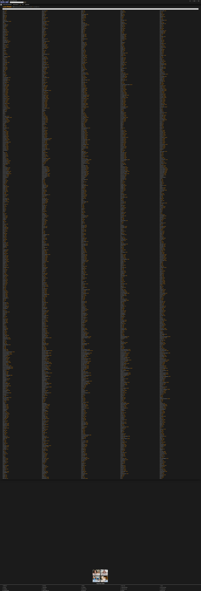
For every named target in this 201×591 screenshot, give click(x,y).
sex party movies (122, 97)
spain (121, 309)
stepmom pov (161, 383)
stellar (82, 348)
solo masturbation (44, 294)
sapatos (82, 30)
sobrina (161, 275)
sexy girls (43, 136)
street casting (4, 416)
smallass (161, 261)
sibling (121, 198)
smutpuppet (82, 268)
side (160, 199)
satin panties (161, 36)
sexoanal (121, 122)
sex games (82, 90)
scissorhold (122, 49)
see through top (162, 64)
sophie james (4, 303)
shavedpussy (122, 160)
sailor (160, 17)
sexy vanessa (122, 146)
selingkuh (43, 71)
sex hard (4, 91)
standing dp (122, 343)
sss (120, 340)
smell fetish (4, 265)
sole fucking (83, 287)
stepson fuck (161, 391)
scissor (82, 49)
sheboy (43, 164)
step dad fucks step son (6, 354)
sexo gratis (82, 118)
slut (120, 248)
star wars (161, 344)
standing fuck (161, 343)
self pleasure (161, 68)
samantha (43, 23)
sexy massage (5, 139)
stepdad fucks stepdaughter (85, 375)
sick (120, 199)
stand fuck (161, 342)
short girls (82, 190)
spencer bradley (44, 315)
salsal (82, 21)
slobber (43, 242)
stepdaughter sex (122, 378)
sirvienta (43, 213)
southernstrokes (5, 308)
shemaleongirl (44, 177)
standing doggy (44, 343)
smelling (43, 265)
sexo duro (43, 117)
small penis (82, 259)
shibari (43, 179)
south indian (4, 307)
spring (3, 330)
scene (160, 44)
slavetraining (44, 235)
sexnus (4, 115)
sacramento (4, 13)
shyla (160, 197)
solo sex (82, 295)
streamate (43, 415)
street (160, 415)
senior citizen (122, 75)
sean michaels (83, 57)
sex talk (4, 102)
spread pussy (161, 328)
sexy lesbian (83, 137)
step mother (4, 363)
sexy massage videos (84, 139)
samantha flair (83, 23)
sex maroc (4, 95)
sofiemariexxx (44, 282)
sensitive (43, 76)
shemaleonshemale (162, 177)
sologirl (121, 296)
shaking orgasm (83, 152)
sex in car (4, 92)
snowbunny (161, 273)
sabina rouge (44, 10)
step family (4, 356)
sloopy (121, 242)
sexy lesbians (4, 138)
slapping (161, 233)
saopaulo (43, 30)
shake (121, 151)
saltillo (3, 22)
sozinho (161, 308)
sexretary (82, 124)
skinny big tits (122, 226)
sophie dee (161, 302)
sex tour (82, 102)
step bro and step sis (84, 349)
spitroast (43, 322)
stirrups (43, 398)
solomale (161, 296)
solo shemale (122, 295)
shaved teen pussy (83, 160)
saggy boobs (44, 17)
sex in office (82, 92)
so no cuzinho (83, 274)
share (160, 153)
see (81, 64)
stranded (82, 410)
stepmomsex (122, 385)
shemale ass (161, 166)
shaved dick (122, 158)
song (3, 300)
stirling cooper (5, 398)
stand (82, 342)
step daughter (83, 355)
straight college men (45, 404)
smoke (43, 266)
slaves (3, 235)
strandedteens (122, 410)
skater (43, 225)
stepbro (82, 370)
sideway (121, 200)
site (81, 220)
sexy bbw (43, 131)
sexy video (161, 146)
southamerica (83, 307)
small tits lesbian (162, 260)
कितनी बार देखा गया (15, 4)
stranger (4, 411)
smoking (161, 266)
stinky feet (121, 397)
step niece (43, 364)
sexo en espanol (122, 117)
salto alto (43, 22)
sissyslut (43, 218)
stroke (43, 425)
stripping (161, 423)
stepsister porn (83, 390)
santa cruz (121, 28)
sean (160, 56)
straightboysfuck (5, 409)
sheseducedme (122, 178)
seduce (161, 62)
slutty (3, 252)
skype (3, 232)
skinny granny (122, 227)
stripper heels (83, 422)
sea (120, 56)
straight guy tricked (162, 405)
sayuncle (43, 40)
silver (160, 204)
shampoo (43, 153)
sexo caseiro (83, 116)
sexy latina (4, 137)
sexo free (161, 117)
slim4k (3, 240)
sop (3, 301)
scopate (161, 50)
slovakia (82, 246)
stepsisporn (43, 389)
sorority (121, 303)
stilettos (121, 396)
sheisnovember (83, 165)
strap (121, 411)
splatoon (4, 323)
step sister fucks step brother (7, 368)
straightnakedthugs (162, 409)
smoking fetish (5, 267)
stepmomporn (44, 385)
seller (82, 71)
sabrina (121, 10)
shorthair (121, 191)
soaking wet (4, 275)
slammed (4, 233)
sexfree (43, 111)
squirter (121, 335)
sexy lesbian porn (122, 137)
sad (81, 13)
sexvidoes (4, 129)
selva (121, 71)
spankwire (4, 314)
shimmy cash (122, 179)
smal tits (161, 253)
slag (81, 232)
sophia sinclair (44, 302)
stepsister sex (162, 390)
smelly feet (121, 265)
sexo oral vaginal (162, 119)
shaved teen (43, 160)
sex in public (122, 92)
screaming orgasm (44, 54)
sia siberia (82, 198)
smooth (82, 267)
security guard (44, 62)
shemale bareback (5, 167)
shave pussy (122, 157)
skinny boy (43, 227)
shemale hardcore (5, 172)
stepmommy (161, 384)
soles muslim (44, 288)
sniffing (161, 272)
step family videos (5, 357)
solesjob (82, 288)
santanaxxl (43, 29)
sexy (3, 130)
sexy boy (43, 132)
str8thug (4, 403)
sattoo (43, 37)
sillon (82, 204)
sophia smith (83, 302)
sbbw (82, 40)
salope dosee (122, 20)
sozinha (121, 308)
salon (42, 20)
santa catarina (44, 28)
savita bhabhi (4, 40)
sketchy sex (82, 225)
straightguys (83, 409)
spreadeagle (4, 329)
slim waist (161, 239)
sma (121, 253)
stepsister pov (122, 390)
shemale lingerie (162, 172)
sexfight (161, 110)
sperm (121, 315)
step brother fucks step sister (124, 350)
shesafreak (82, 178)
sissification (43, 214)
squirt (121, 334)
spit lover (4, 321)
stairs (160, 341)
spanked (4, 313)
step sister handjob (44, 368)
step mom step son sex (45, 362)
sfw (160, 150)
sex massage (44, 95)
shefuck (4, 165)
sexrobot (121, 124)
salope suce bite (44, 21)
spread (161, 327)
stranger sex (43, 411)
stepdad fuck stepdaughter (6, 375)
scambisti (161, 41)
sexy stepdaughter (83, 144)
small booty (43, 255)
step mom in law (122, 361)
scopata (121, 50)
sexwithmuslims (83, 129)
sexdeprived (43, 110)
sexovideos (43, 123)
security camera (5, 62)
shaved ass (4, 158)
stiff (42, 396)
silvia (3, 205)
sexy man (161, 138)
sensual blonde (122, 76)
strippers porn (122, 423)
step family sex (122, 356)
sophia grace (122, 301)
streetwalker (122, 417)
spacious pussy (83, 309)
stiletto (82, 396)
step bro (43, 349)
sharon (43, 157)
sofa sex (161, 280)
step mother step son (123, 363)
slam (121, 232)
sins (121, 211)
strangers (82, 411)
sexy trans (43, 146)
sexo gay (4, 118)
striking (161, 418)
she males (4, 164)
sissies (4, 214)
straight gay (4, 405)
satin (42, 36)
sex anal (82, 85)
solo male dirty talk (83, 293)
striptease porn (5, 425)
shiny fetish (4, 180)
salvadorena (122, 22)
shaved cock (83, 158)
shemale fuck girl (122, 170)
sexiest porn (122, 112)
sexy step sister (44, 144)
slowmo (121, 247)
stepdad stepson (83, 376)
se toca (43, 56)
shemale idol (44, 172)
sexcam (82, 109)
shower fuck (4, 194)
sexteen (121, 125)
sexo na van (43, 119)
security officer (122, 62)
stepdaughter (161, 377)
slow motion (43, 247)
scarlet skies (83, 43)
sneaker (161, 269)
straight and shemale (123, 403)
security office (83, 62)
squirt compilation (162, 334)
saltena (161, 21)
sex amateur (4, 85)
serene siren (43, 82)
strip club (82, 419)
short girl (43, 190)
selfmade (82, 70)
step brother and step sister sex (85, 350)
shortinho (161, 191)
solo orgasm (161, 294)
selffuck (121, 69)
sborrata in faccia (44, 41)
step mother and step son (45, 363)
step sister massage (162, 368)
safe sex (82, 16)
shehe (43, 165)
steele (160, 347)
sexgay (4, 112)
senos (3, 76)
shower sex (82, 194)
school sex (4, 47)
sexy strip (121, 144)
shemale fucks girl (44, 171)
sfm (81, 150)
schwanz (43, 48)
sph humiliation (44, 317)
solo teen (161, 295)
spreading (43, 329)
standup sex (83, 344)
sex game (4, 90)
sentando (161, 78)
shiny (160, 179)
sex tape (43, 102)
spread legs (82, 328)
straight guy (122, 405)
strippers (43, 423)
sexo (42, 115)
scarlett (121, 43)
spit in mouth (83, 320)
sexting (161, 125)
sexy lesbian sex (162, 137)
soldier (161, 286)
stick (160, 395)
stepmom (4, 382)
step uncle (161, 369)
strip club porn (122, 419)
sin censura (122, 207)
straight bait (161, 403)
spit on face (82, 321)
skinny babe (83, 226)
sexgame (121, 111)
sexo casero (122, 116)
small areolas (83, 254)
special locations (83, 314)
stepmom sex (4, 384)
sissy (121, 214)
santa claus (82, 28)
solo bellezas (161, 289)
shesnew (4, 179)
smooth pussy (162, 267)
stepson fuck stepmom (6, 392)
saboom (82, 10)
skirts (121, 228)
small (3, 254)
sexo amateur (4, 116)
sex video (43, 104)
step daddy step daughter (45, 355)
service (43, 83)
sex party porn (5, 98)
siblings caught (5, 199)
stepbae (43, 370)
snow (3, 273)
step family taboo (162, 356)
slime (42, 240)
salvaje (161, 22)
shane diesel (122, 153)
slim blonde (82, 238)
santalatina (4, 29)
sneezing (4, 272)
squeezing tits (83, 334)
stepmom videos (122, 384)
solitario (161, 288)
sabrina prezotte (162, 10)
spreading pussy (162, 329)
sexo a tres (121, 115)
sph (3, 317)
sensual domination (5, 77)
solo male (43, 293)
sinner (82, 211)
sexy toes (121, 145)
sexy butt (121, 132)
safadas (4, 15)
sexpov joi (43, 124)
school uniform (44, 47)
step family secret (83, 356)
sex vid (4, 104)
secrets (82, 61)
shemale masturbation (6, 173)
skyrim (43, 232)
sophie (121, 302)
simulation (43, 207)
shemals (43, 178)
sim (81, 205)
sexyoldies (43, 150)
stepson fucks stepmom (84, 392)
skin (160, 225)
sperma (4, 316)
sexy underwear (83, 146)
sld (120, 235)
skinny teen (4, 228)
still (160, 396)
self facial (4, 68)
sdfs (3, 55)
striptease (161, 424)
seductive (4, 64)
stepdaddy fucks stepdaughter (164, 376)
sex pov (161, 98)
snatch (82, 269)
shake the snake (162, 151)
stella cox (43, 348)
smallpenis (121, 262)
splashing (161, 322)
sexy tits (82, 145)
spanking (43, 313)
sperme (82, 316)
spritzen (82, 330)
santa (3, 28)
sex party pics (162, 97)
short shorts (4, 191)
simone (4, 206)
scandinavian (122, 42)
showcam (121, 193)
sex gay (121, 90)
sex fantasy (4, 89)
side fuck (4, 200)
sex (160, 84)
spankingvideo (122, 313)
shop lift (43, 184)
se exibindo (82, 55)
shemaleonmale (122, 177)
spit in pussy (122, 320)
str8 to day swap (83, 402)
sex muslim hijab (83, 96)
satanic (4, 36)
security (121, 61)
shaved (161, 157)
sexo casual (161, 116)
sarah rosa (82, 34)
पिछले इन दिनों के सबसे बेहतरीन (7, 4)
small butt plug (162, 255)
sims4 (3, 207)
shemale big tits (162, 167)
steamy (121, 347)
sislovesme (122, 213)
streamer (82, 415)
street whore (43, 417)
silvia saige (43, 205)
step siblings (122, 364)
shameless (4, 153)
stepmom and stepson (163, 382)
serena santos (5, 82)
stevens (82, 395)
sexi (42, 112)
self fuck (82, 68)
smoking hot (43, 267)
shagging (82, 151)
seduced (4, 63)
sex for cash (122, 89)
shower (161, 193)
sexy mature (122, 139)
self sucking (82, 69)
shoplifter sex (161, 185)
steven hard (43, 395)
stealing (43, 347)
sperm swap (161, 315)
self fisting (43, 68)
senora (161, 75)
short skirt (43, 191)
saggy (3, 17)
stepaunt (4, 370)
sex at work (161, 85)
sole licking (122, 287)
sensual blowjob (162, 76)
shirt (42, 180)
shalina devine (122, 152)
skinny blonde (162, 226)
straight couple (83, 404)
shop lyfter (121, 184)
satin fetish (82, 36)
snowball (82, 273)
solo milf (82, 294)
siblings (161, 198)
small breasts (83, 255)
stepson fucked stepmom (45, 392)
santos (121, 29)
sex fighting (82, 89)
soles (3, 288)
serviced (82, 83)
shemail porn (161, 165)
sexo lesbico (161, 118)
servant (4, 83)
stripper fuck (43, 422)
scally (121, 41)
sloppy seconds (83, 245)
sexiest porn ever (162, 112)
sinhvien (4, 211)
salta (121, 21)
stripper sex (161, 422)
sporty (43, 327)
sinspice (161, 211)
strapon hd (161, 412)
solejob (161, 287)
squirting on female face (45, 337)
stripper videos (5, 423)
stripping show (44, 424)
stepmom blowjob (5, 383)
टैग (20, 4)
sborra (121, 40)
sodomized (4, 280)
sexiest (82, 112)
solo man (4, 294)
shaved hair (161, 158)
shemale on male (83, 173)
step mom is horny (162, 361)
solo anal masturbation (84, 289)
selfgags (161, 69)
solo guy (4, 293)
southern (121, 307)
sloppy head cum (44, 245)
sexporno (161, 123)
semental (4, 75)
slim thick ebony (122, 239)
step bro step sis (162, 349)
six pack (43, 221)
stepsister (121, 389)
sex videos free (162, 104)
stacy (42, 341)
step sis (161, 364)
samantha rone (122, 23)
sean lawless (44, 57)
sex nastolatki (122, 96)
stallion (43, 342)
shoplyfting (121, 187)
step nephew (4, 364)
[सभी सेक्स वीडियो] (1, 5)
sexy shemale (83, 143)
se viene (82, 56)
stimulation (43, 397)
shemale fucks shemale (123, 171)
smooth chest (122, 267)
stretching (82, 418)
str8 (42, 402)
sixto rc (161, 221)
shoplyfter (4, 187)
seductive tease (44, 64)
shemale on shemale (123, 173)
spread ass (4, 328)
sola (3, 286)
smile (160, 265)
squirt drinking (44, 335)
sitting (3, 221)
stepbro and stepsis (123, 370)
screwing (121, 54)
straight (82, 403)
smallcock (43, 262)
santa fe (161, 28)
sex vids (121, 105)
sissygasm (4, 218)
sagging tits (161, 16)
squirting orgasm (122, 337)
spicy (121, 317)
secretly (4, 61)
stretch (161, 417)
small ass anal (162, 254)
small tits (121, 260)
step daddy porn (5, 355)
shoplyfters (82, 187)
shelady (121, 165)
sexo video (43, 122)
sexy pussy (4, 143)
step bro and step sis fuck (124, 349)
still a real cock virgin (6, 397)
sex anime (121, 85)
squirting (4, 336)
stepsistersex (83, 391)
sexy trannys (4, 146)
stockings (121, 398)
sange (160, 27)
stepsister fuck (44, 390)
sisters (82, 219)
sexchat (161, 109)
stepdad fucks (44, 375)
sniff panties (122, 272)
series (160, 82)
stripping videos (83, 424)
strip (42, 419)
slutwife (82, 253)
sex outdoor (43, 97)
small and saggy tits (44, 254)
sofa (121, 280)
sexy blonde (122, 131)
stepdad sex (4, 376)
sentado (121, 78)
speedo (4, 315)
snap (160, 268)
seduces (43, 63)
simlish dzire (122, 205)
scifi (42, 49)
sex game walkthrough (45, 90)
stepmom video (83, 384)
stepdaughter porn (44, 378)
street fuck (82, 416)
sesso (160, 83)
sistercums (43, 219)
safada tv (161, 14)
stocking (82, 398)
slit (120, 241)
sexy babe (4, 131)
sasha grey (82, 35)
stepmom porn (122, 383)
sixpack (82, 221)
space (43, 309)
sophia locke (4, 302)
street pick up (161, 416)
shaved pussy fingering (123, 159)
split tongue (161, 323)
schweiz (82, 48)
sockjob (43, 279)
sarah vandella (122, 34)
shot (121, 192)
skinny (3, 226)
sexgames (161, 111)
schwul (161, 48)
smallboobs (4, 262)
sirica (160, 212)
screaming (4, 54)
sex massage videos (123, 95)
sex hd (43, 91)
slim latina (43, 239)
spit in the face (162, 320)
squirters (161, 335)
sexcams (121, 109)
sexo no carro (83, 119)
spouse (82, 327)
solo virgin (43, 296)
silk (42, 204)
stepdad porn (161, 375)
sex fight (43, 89)
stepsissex (82, 389)
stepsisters (43, 391)
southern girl (161, 307)
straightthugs (4, 410)
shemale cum (4, 170)
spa (3, 309)
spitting (121, 322)
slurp (42, 248)
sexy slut (121, 143)
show (42, 193)
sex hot (161, 91)
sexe (121, 110)
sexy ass (161, 130)
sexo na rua (4, 119)
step (121, 348)
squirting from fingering (123, 336)
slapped (121, 233)
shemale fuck (83, 170)
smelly (82, 265)
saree (160, 34)
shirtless (82, 180)
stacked (4, 341)
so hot (3, 274)
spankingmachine (83, 313)
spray (121, 327)
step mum (161, 363)
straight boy (4, 404)
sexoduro (161, 122)
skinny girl (82, 227)
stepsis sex (4, 389)
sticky (3, 396)
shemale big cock (83, 167)
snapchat (43, 269)
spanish (4, 310)
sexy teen (4, 145)
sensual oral (83, 77)
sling (160, 240)
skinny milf (161, 227)
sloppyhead (4, 246)
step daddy (161, 354)
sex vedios (161, 103)
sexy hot (121, 136)
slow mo (4, 247)
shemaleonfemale (5, 177)
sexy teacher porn (162, 144)
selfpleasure (122, 70)
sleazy (160, 235)
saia (121, 17)
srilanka (4, 340)
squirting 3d (43, 336)
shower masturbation (45, 194)
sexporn (121, 123)
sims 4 (121, 206)
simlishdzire (161, 205)
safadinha (82, 15)
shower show (122, 194)
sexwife (43, 129)
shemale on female (44, 173)
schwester (121, 48)
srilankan (43, 340)
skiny (42, 228)
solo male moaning (162, 293)
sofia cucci (82, 281)
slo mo (161, 241)
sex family (161, 88)
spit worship (4, 322)
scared (161, 42)
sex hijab (82, 91)
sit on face (43, 220)
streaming (121, 415)
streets (82, 417)
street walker (4, 417)
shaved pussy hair (5, 160)
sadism (121, 13)
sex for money (162, 89)
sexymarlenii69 (5, 150)
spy (160, 330)
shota (160, 192)
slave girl (82, 234)
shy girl (82, 197)
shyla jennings (5, 198)
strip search (161, 419)
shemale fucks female (6, 171)
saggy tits (82, 17)
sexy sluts (161, 143)
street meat (122, 416)
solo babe (121, 289)
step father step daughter (123, 357)
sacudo (43, 13)
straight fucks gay (162, 404)
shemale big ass (44, 167)
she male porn (162, 163)
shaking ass (43, 152)
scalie (82, 41)
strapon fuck (122, 412)
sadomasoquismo (83, 14)
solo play (4, 295)
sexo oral (121, 119)
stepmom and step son (123, 382)
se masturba (161, 55)
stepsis (82, 388)
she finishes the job (84, 163)
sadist (160, 13)
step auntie (4, 349)
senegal (43, 75)
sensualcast (161, 77)
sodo (121, 279)
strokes (121, 425)
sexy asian (121, 130)
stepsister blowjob (5, 390)
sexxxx (161, 129)
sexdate (4, 110)
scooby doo (82, 50)
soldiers (4, 287)
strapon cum (83, 412)
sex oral (4, 97)
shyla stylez (43, 198)
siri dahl (82, 212)
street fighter (43, 416)
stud (81, 429)
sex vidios (4, 105)
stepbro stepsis (83, 371)
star (120, 344)
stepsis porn (161, 388)
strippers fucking (83, 423)
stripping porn (5, 424)
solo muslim (122, 294)
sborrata (161, 40)
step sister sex (5, 369)
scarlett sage (43, 44)
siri (42, 212)
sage (121, 16)
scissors (43, 50)
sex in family (43, 92)
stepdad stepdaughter (45, 376)
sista (81, 218)
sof (81, 280)
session (121, 83)
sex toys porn (83, 103)
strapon (43, 412)
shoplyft (161, 186)
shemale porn (162, 173)
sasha (43, 35)
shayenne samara (5, 163)
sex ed (43, 88)
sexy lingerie (83, 138)
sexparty (82, 123)
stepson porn (122, 392)
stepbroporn (122, 371)
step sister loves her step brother (125, 368)
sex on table (161, 96)
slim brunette (161, 238)
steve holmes (4, 395)
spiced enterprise (83, 317)
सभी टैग (14, 6)
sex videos (121, 104)
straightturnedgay (44, 410)
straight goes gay (83, 405)
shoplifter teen (5, 186)
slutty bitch (43, 252)
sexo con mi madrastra (6, 117)
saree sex (4, 35)
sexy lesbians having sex (45, 138)
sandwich (82, 27)
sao (160, 29)
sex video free (83, 104)
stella (3, 348)
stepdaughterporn (162, 378)
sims (81, 206)
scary (121, 44)
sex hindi (121, 91)
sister (121, 218)
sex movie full (4, 96)
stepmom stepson (44, 384)
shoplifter (4, 185)
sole (42, 287)
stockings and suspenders (163, 398)
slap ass (82, 233)
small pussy (161, 259)
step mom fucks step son (84, 361)
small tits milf (4, 261)
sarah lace (43, 34)
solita (121, 288)
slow (121, 246)
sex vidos (82, 105)
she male (121, 163)
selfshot (161, 70)
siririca (4, 213)
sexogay (4, 123)
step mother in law (83, 363)
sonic (82, 300)
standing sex (43, 344)
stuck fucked (43, 429)
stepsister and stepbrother (163, 389)
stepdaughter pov (83, 378)
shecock (82, 164)
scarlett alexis (162, 43)
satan (160, 35)
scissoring (161, 49)
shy (42, 197)
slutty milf (161, 252)
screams (82, 54)
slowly (82, 247)
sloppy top (121, 245)
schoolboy (82, 47)
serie (121, 82)
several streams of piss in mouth (124, 84)
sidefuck (82, 200)
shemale (4, 166)
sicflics (82, 199)
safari (42, 16)
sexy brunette (83, 132)
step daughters (162, 355)
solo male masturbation (123, 293)
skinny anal (43, 226)
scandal (43, 42)
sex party (82, 97)
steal (3, 347)
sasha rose (122, 35)
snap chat (4, 269)
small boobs (4, 255)
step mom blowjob (5, 361)
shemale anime (83, 166)
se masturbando (5, 56)
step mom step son (5, 362)
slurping (82, 248)
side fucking (43, 200)
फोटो (23, 4)
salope (82, 20)
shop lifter (82, 184)
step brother (4, 350)
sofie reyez (4, 282)
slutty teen (4, 253)
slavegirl (161, 234)
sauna (160, 37)
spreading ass (83, 329)
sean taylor (122, 57)
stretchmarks (122, 418)
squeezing (43, 334)
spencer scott (83, 315)
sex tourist (121, 102)
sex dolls (4, 88)
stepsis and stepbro (123, 388)
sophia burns (83, 301)
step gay (161, 357)
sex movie (161, 95)
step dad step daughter (84, 354)
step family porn (44, 356)
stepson (121, 391)
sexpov (4, 124)
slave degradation (44, 234)
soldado (121, 286)
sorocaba (82, 303)
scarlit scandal (83, 44)
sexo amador (161, 115)
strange (161, 410)
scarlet (43, 43)
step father (82, 357)
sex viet (161, 105)
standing (4, 343)
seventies (82, 84)
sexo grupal (122, 118)
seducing (82, 63)
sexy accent (43, 130)
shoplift (161, 184)
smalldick (82, 262)
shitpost (121, 180)
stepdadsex (122, 377)
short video (82, 191)
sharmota (4, 157)
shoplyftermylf (44, 187)
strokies (161, 425)
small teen (43, 260)
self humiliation (122, 68)
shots (3, 193)
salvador (82, 22)
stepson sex (161, 392)
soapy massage (122, 275)
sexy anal (82, 130)
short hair (121, 190)
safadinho (121, 15)
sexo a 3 (82, 115)
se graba (121, 55)
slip (3, 241)
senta (42, 78)
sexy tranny (161, 145)
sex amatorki (43, 85)
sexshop (161, 124)
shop (3, 184)
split (81, 323)
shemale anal (44, 166)
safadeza (43, 15)
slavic (82, 235)
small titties (122, 261)
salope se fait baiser (5, 21)
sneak (121, 269)
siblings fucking (44, 199)
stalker (4, 342)
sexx (121, 129)
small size (4, 260)
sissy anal (161, 214)
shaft (42, 151)
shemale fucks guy (83, 171)
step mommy (122, 362)
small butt (121, 255)
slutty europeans (122, 252)
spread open (122, 328)
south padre (43, 307)
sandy (121, 27)
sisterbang (4, 219)
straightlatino (122, 409)
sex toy (161, 102)
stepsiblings (43, 388)
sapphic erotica (162, 30)
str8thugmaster (44, 403)
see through (122, 64)
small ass (121, 254)
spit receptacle (122, 321)
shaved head (4, 159)
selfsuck (4, 71)
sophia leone (161, 301)
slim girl (4, 239)
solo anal (43, 289)
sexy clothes (161, 132)
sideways (161, 200)
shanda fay (82, 153)
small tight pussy (83, 260)
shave (82, 157)
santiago (82, 29)
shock (160, 180)
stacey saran (161, 340)
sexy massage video (45, 139)
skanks (4, 225)
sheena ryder (122, 164)
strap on (161, 411)
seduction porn (162, 63)
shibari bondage (83, 179)
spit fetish (4, 320)
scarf (3, 43)
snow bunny (43, 273)
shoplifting (121, 186)
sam (3, 23)
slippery (43, 241)
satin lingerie (122, 36)
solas (82, 286)
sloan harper (4, 242)
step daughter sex (122, 355)
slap (42, 233)
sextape (82, 125)
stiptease (161, 397)
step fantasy (43, 357)
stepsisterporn (5, 391)
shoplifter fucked (83, 185)
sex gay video (162, 90)
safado (161, 15)
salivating (4, 20)
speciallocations (122, 314)
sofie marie (161, 281)
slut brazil (161, 248)
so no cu (43, 274)
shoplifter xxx (44, 186)
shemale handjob (162, 171)
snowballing (122, 273)
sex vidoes (43, 105)
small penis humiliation (123, 259)
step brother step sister (163, 350)
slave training (122, 234)
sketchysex (122, 225)
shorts (3, 192)
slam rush (161, 232)
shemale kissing (83, 172)
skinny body (4, 227)
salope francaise (162, 20)
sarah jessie (4, 34)
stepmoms (82, 385)
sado (3, 14)
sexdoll (82, 110)
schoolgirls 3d (162, 47)
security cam (161, 61)
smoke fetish (83, 266)
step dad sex (43, 354)
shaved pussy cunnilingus (85, 159)
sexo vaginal (4, 122)
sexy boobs (4, 132)
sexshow (4, 125)
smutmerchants (44, 268)
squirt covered (5, 335)
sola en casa (43, 286)
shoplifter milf (122, 185)
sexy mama (122, 138)
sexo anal (43, 116)
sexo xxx (82, 122)
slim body (121, 238)
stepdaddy (121, 376)
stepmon (161, 385)
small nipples (4, 259)
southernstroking (44, 308)
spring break (43, 330)
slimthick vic (122, 240)
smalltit (161, 262)
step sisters (82, 369)
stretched (4, 418)
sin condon (161, 207)
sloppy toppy (161, 245)
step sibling (82, 364)
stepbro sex (43, 371)
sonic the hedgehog (123, 300)
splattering (43, 323)
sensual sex (122, 77)
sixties (121, 221)
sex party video (44, 98)
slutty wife (43, 253)
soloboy (82, 296)
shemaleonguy (83, 177)
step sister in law (83, 368)
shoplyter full (161, 187)
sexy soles (4, 144)
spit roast (161, 321)
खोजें (24, 2)
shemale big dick (122, 167)
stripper (4, 422)
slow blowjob (161, 246)
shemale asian (122, 166)
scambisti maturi (5, 42)
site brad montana (123, 220)
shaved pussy (44, 159)
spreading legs (122, 329)
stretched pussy (44, 418)
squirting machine (5, 337)
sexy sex (43, 143)
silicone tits (4, 204)
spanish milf (122, 310)
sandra (43, 27)
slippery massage (83, 241)
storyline (4, 402)
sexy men (161, 139)
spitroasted (82, 322)
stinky (82, 397)
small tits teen (83, 261)
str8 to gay (121, 402)
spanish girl (82, 310)
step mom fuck (44, 361)
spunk (121, 330)
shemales (4, 178)
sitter (160, 220)
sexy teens (43, 145)
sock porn (4, 279)
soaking (161, 274)
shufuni (4, 197)
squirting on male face (84, 337)
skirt (81, 228)
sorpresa (161, 303)
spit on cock (43, 321)
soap (42, 275)
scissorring (4, 50)
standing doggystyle (84, 343)
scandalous (82, 42)
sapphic (121, 30)
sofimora (82, 282)
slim (3, 238)
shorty (43, 192)
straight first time (122, 404)
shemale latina (122, 172)
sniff (42, 272)
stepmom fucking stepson (45, 383)
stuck (3, 429)
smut (3, 268)
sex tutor (121, 103)
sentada (82, 78)
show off (82, 193)
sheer (160, 164)
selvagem (161, 71)
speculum (161, 314)
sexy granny (83, 136)
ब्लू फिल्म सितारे (27, 4)
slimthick (82, 240)
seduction (121, 63)
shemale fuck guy (162, 170)
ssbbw (82, 340)
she (42, 163)
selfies (43, 70)
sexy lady (161, 136)
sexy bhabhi (83, 131)
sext (42, 125)
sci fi (3, 49)
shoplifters (82, 186)
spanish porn (161, 310)
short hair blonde (162, 190)
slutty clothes (83, 252)
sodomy (43, 280)
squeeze (4, 334)
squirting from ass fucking (84, 336)
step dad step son (122, 354)
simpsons (43, 206)
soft (120, 282)
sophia (43, 301)
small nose (43, 259)
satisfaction (4, 37)
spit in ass (43, 320)
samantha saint (162, 23)
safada (121, 14)
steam (82, 347)
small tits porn (44, 261)
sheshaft (161, 178)
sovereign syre (83, 308)
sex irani (161, 92)
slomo (82, 242)
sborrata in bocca (5, 41)
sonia (42, 300)
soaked (121, 274)
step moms (161, 362)
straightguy (43, 409)
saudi (82, 37)
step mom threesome (84, 362)
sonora (161, 300)
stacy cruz (82, 341)
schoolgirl (121, 47)
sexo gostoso (44, 118)
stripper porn (122, 422)
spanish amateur (44, 310)
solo (3, 289)
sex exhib (121, 88)
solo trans (4, 296)
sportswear (4, 327)
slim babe (43, 238)
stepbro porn (4, 371)
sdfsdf (43, 55)
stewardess (122, 395)
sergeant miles (83, 82)
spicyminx (161, 317)
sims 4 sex (161, 206)
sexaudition (4, 109)
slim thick (82, 239)
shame (161, 152)
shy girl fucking (122, 197)
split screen (122, 323)
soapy (82, 275)
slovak (43, 246)
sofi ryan (4, 281)
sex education (83, 88)
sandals (4, 27)
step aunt (161, 348)
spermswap (122, 316)
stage (121, 341)
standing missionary (5, 344)
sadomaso (43, 14)
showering (161, 194)
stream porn (4, 415)
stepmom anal (44, 382)
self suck (43, 69)
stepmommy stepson (5, 385)
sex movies (43, 96)
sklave (160, 228)
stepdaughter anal (5, 378)
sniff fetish (82, 272)
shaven (161, 160)
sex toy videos (5, 103)
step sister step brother (45, 369)
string (3, 419)
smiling (4, 266)
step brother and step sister (46, 350)
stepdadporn (43, 377)
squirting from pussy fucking (164, 336)
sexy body (161, 131)
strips (121, 424)
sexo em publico (83, 117)
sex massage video (84, 95)
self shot (4, 69)
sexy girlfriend (5, 136)
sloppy (161, 242)
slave (3, 234)
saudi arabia (122, 37)
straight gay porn (44, 405)
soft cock (161, 282)
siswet (121, 219)
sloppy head (4, 245)
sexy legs (43, 137)
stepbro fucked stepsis (163, 370)
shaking (4, 152)
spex (160, 316)
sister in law (161, 218)
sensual (82, 76)
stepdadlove (4, 377)
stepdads (82, 377)
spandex (161, 309)
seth (42, 84)
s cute (3, 10)
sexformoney (4, 111)
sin (81, 207)
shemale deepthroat (45, 170)
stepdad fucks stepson (123, 375)
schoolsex (4, 48)
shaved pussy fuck (162, 159)
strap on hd (4, 412)
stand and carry (122, 342)
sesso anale (4, 84)
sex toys (43, 103)
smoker (121, 266)
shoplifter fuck (44, 185)
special (43, 314)
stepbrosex (161, 371)
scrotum (161, 54)
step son (121, 369)
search (161, 57)
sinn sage (43, 211)
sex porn (121, 98)
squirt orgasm (83, 335)
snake (121, 268)
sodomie (161, 279)
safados (4, 16)
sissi (160, 213)
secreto (43, 61)
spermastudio (44, 316)
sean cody (4, 57)
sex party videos (83, 98)
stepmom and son (83, 382)
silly (120, 204)
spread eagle (44, 328)
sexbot (43, 109)
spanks (161, 313)
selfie (3, 70)
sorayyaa (43, 303)
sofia (42, 281)
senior (82, 75)
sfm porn (121, 150)
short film (4, 190)
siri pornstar (122, 212)
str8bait (161, 402)
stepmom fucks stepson (84, 383)
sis (81, 213)
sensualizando (5, 78)
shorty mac (82, 192)
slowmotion (161, 247)
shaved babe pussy (44, 158)
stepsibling (4, 388)
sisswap (82, 214)
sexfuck (82, 111)
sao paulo (4, 30)
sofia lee (121, 281)
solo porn (43, 295)
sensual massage (44, 77)
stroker (82, 425)
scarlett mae (4, 44)
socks (82, 279)
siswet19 (161, 219)
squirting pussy (162, 337)
